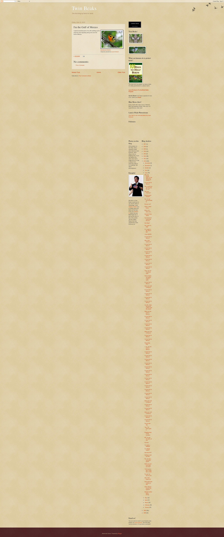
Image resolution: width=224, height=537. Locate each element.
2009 (145, 510)
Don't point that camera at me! (148, 483)
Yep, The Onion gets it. (148, 429)
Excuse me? (148, 204)
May (146, 497)
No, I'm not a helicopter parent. (148, 460)
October (147, 168)
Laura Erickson (115, 51)
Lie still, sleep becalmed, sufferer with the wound (148, 307)
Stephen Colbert (133, 207)
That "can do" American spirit (148, 272)
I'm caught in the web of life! (148, 231)
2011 (145, 158)
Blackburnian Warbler (106, 50)
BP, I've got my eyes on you (148, 439)
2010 (145, 161)
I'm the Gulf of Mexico (148, 183)
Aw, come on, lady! (148, 226)
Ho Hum (147, 442)
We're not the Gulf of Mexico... (148, 313)
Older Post (121, 72)
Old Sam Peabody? (148, 192)
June (146, 172)
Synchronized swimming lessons (148, 219)
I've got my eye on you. (148, 474)
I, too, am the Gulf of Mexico (148, 348)
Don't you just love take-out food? (148, 465)
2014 (145, 151)
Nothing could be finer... (148, 455)
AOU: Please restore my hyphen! (148, 488)
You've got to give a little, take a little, (148, 470)
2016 (145, 146)
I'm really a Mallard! (147, 445)
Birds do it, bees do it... (148, 211)
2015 (145, 149)
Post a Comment (80, 65)
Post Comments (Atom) (85, 75)
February (147, 505)
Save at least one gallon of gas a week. (148, 277)
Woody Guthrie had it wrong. (148, 493)
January (147, 507)
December (147, 163)
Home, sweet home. (148, 207)
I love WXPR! (148, 234)
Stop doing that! (147, 343)
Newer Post (76, 72)
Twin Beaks (84, 8)
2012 (145, 156)
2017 (145, 144)
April (146, 500)
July (146, 170)
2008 (145, 513)
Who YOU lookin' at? (148, 241)
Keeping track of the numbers (148, 434)
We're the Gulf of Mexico (148, 286)
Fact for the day (147, 424)
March (146, 502)
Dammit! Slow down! (148, 214)
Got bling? (147, 223)
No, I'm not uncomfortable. (148, 200)
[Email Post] (83, 56)
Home (99, 72)
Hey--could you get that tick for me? (148, 188)
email (139, 97)
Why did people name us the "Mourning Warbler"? (148, 177)
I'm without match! (147, 449)
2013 (145, 153)
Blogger (120, 533)
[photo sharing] (112, 48)
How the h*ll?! (148, 452)
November (147, 165)
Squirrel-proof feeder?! (148, 196)
